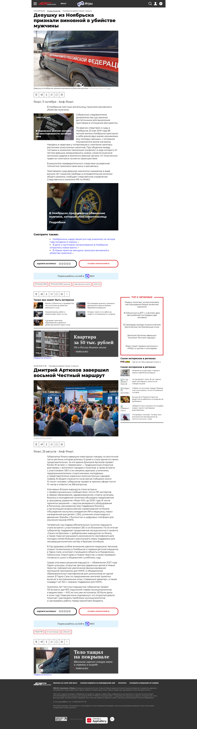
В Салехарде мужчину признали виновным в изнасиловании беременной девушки (101, 305)
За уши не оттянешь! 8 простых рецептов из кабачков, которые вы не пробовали (147, 399)
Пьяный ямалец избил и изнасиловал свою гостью (56, 313)
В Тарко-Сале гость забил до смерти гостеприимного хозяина (101, 313)
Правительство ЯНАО (43, 438)
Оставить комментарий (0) (99, 264)
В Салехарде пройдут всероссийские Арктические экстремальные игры (142, 326)
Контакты (122, 683)
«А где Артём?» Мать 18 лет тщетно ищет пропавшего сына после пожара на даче (146, 381)
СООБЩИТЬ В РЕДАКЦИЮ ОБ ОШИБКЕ (144, 683)
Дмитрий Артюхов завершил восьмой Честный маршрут (141, 336)
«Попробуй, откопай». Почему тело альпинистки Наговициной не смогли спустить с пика (147, 417)
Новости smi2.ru (42, 358)
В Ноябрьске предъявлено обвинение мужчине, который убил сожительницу (78, 215)
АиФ (108, 88)
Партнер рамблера (76, 719)
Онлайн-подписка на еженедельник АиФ (97, 683)
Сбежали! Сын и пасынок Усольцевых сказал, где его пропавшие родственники (147, 408)
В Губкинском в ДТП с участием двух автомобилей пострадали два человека (142, 315)
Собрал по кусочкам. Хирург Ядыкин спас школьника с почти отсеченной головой (147, 390)
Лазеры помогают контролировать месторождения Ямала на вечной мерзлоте (142, 304)
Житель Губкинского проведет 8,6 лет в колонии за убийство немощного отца (59, 305)
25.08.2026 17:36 (40, 366)
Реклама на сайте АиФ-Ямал (65, 683)
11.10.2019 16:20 (39, 11)
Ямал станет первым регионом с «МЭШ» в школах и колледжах (142, 347)
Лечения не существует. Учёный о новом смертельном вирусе (146, 372)
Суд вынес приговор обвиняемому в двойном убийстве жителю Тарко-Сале (57, 322)
